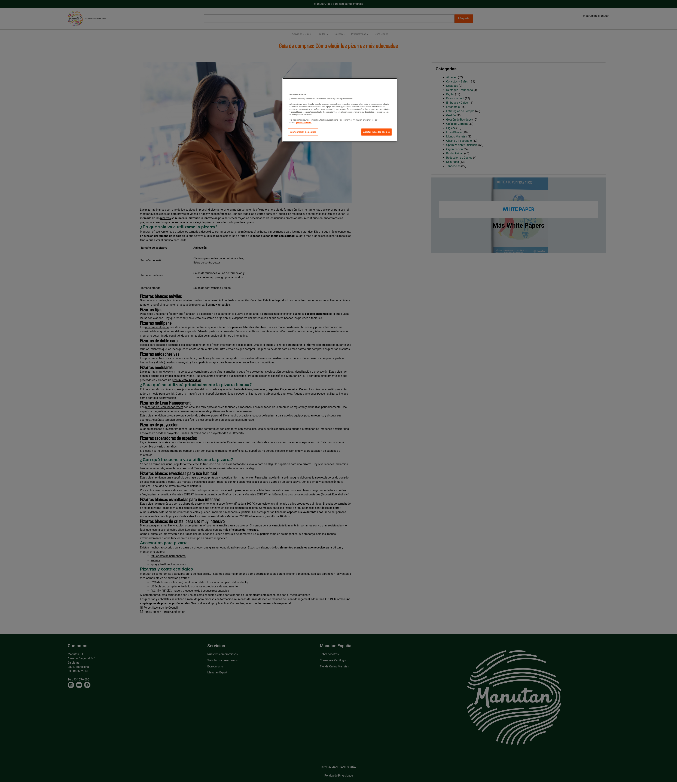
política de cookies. (304, 123)
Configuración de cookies (303, 132)
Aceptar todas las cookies (376, 132)
